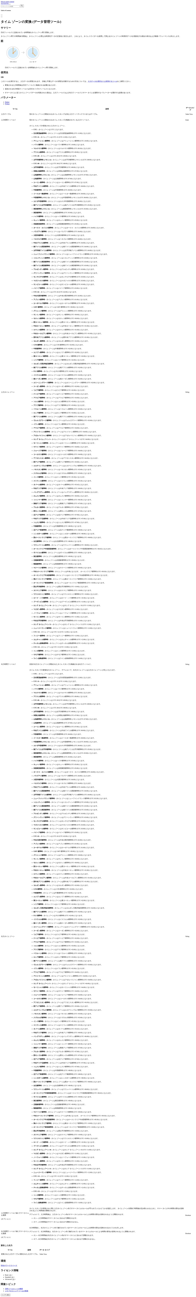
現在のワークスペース (9, 1265)
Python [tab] (7, 104)
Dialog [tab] (7, 102)
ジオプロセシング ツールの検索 (16, 1291)
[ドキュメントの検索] (22, 5)
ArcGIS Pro (5, 3)
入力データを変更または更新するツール (102, 81)
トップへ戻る (6, 1295)
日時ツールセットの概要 (14, 1289)
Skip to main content (7, 2)
